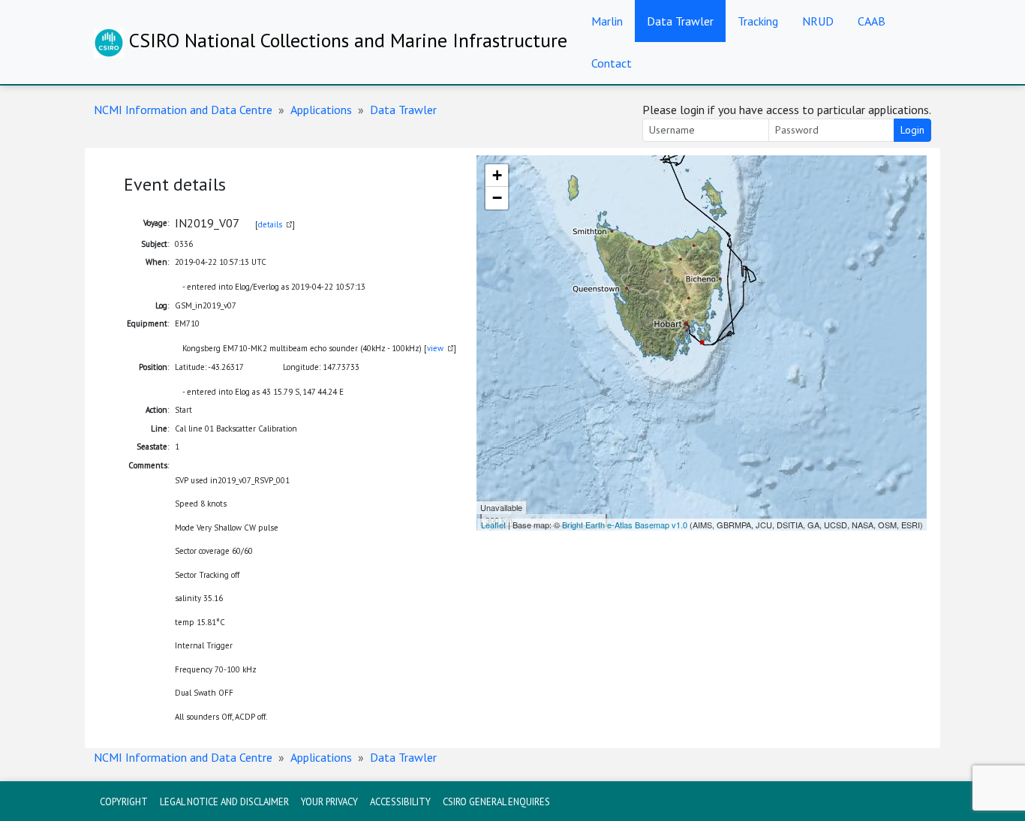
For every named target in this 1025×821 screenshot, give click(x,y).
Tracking (758, 21)
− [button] (497, 197)
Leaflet (493, 525)
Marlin (607, 21)
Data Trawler (680, 21)
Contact (611, 63)
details (270, 224)
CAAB (871, 21)
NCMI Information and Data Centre (183, 109)
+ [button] (497, 175)
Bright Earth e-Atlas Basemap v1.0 (624, 525)
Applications (321, 109)
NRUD (818, 21)
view (435, 348)
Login (912, 130)
